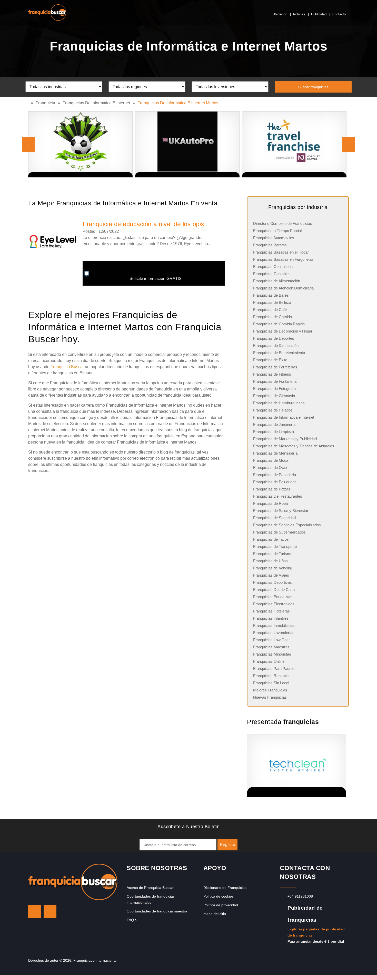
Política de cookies (218, 896)
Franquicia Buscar (67, 367)
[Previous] (28, 144)
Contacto (339, 14)
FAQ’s (131, 920)
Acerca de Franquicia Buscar (150, 888)
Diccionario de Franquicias (224, 888)
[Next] (348, 144)
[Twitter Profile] (34, 911)
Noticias (299, 14)
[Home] (29, 103)
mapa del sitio (214, 914)
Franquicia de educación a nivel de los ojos (143, 223)
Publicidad (318, 14)
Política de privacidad (220, 905)
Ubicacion (280, 14)
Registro (227, 844)
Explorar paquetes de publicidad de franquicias (316, 932)
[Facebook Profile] (50, 911)
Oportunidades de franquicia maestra (157, 911)
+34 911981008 (300, 896)
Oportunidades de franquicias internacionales (151, 899)
